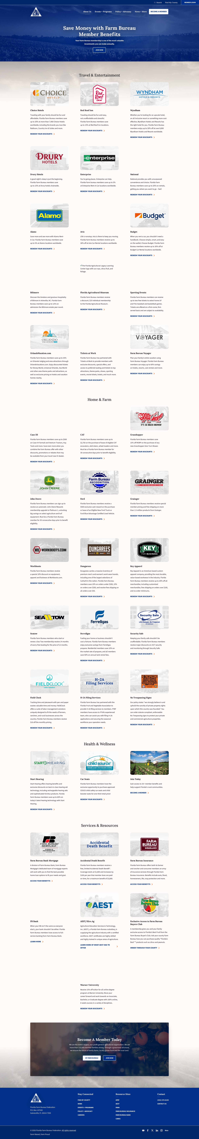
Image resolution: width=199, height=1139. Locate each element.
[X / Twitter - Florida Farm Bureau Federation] (152, 1130)
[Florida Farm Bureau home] (36, 12)
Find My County (84, 1100)
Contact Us (161, 1104)
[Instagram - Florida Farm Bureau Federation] (161, 1130)
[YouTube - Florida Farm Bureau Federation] (143, 1130)
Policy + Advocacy (85, 1111)
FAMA (118, 1107)
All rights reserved (69, 1130)
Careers (81, 1115)
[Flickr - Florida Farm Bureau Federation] (167, 1130)
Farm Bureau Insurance (125, 1111)
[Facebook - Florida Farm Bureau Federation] (147, 1130)
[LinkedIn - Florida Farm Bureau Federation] (156, 1130)
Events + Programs (85, 1107)
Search (159, 2)
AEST (117, 1104)
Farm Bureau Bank (123, 1115)
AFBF (117, 1100)
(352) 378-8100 (163, 1100)
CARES (118, 1119)
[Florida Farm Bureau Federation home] (36, 1098)
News (80, 1104)
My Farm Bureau (91, 1058)
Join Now (99, 50)
